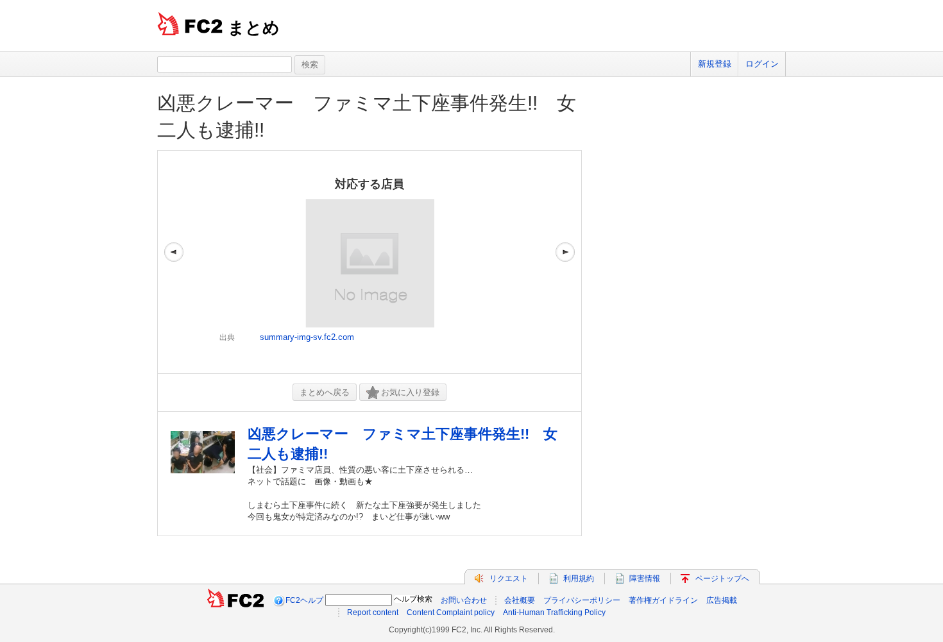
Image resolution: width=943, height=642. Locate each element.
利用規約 (578, 578)
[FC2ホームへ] (235, 600)
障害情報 (644, 578)
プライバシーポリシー (581, 600)
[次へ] (565, 262)
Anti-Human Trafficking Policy (554, 612)
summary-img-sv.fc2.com (307, 337)
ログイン (762, 64)
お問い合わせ (464, 600)
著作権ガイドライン (663, 600)
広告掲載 (721, 600)
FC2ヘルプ (304, 600)
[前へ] (173, 262)
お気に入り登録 (410, 392)
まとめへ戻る (325, 392)
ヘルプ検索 (413, 599)
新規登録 (714, 64)
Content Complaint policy (451, 612)
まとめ (254, 27)
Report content (372, 612)
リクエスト (508, 578)
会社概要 (519, 600)
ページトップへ (722, 578)
